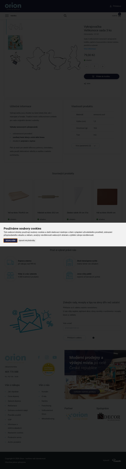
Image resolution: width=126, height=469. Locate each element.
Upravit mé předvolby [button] (27, 240)
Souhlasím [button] (10, 240)
